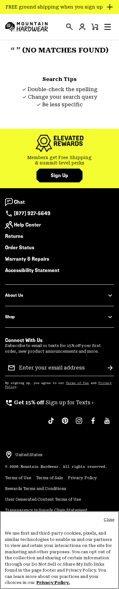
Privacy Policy (82, 478)
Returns (14, 236)
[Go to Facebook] (93, 424)
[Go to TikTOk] (51, 424)
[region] (59, 550)
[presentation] (69, 27)
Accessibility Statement (32, 270)
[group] (59, 160)
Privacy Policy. (53, 582)
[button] (107, 27)
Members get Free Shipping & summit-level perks (59, 160)
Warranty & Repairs (27, 259)
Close (109, 520)
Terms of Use (77, 383)
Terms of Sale (49, 478)
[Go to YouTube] (107, 424)
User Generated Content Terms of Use (43, 499)
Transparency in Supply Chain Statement (46, 510)
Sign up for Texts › (49, 403)
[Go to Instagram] (79, 424)
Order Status (19, 248)
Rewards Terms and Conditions (35, 489)
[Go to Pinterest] (65, 424)
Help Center (27, 225)
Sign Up (59, 175)
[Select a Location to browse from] (9, 455)
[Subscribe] (110, 368)
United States (29, 455)
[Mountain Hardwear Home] (26, 27)
